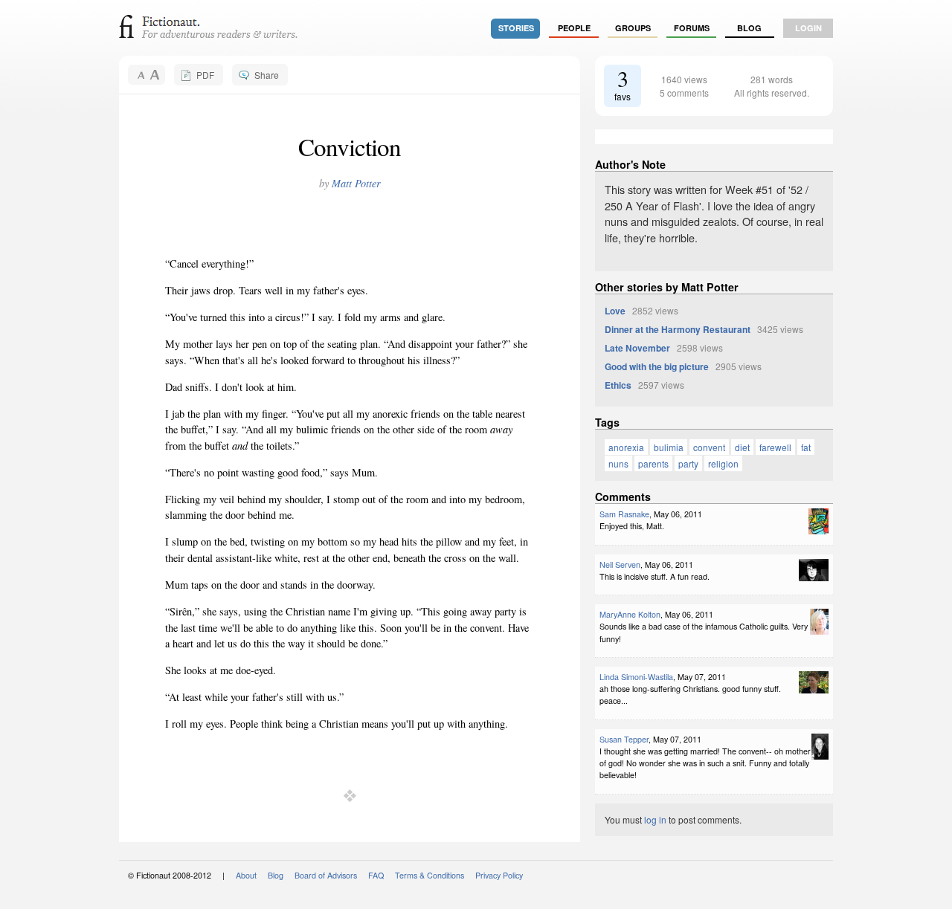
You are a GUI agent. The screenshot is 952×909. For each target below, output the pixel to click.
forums (692, 27)
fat (806, 447)
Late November (637, 348)
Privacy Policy (499, 875)
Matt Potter (356, 183)
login (808, 27)
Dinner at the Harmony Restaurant (677, 329)
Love (615, 310)
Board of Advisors (326, 875)
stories (516, 27)
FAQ (376, 875)
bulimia (669, 447)
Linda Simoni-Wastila (636, 676)
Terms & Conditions (429, 875)
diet (742, 447)
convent (709, 447)
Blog (749, 27)
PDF (205, 74)
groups (633, 27)
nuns (618, 463)
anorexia (626, 447)
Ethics (618, 385)
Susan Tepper (624, 739)
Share (266, 74)
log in (655, 819)
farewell (775, 447)
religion (723, 463)
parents (653, 463)
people (574, 27)
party (688, 463)
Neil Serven (619, 564)
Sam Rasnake (624, 514)
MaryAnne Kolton (629, 614)
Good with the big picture (657, 366)
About (246, 875)
